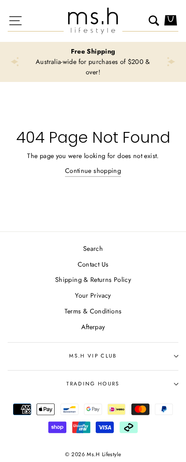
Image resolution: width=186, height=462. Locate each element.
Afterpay (93, 326)
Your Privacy (93, 295)
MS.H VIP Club (92, 355)
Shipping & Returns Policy (93, 279)
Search (93, 248)
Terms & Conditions (93, 311)
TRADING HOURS (92, 383)
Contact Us (93, 264)
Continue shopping (93, 170)
